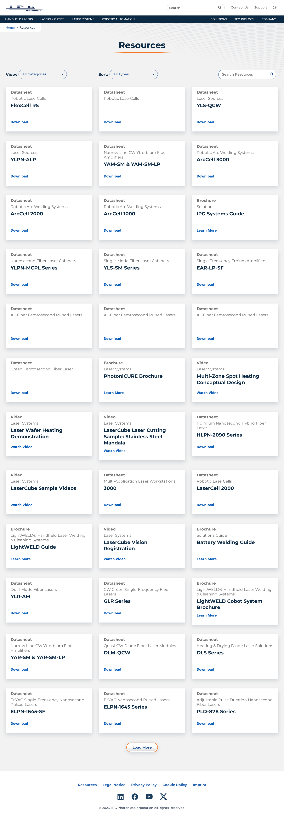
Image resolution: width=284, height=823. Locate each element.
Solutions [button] (219, 19)
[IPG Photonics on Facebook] (134, 796)
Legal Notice (114, 785)
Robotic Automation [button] (118, 19)
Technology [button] (244, 19)
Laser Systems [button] (83, 19)
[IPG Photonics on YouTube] (149, 796)
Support (260, 7)
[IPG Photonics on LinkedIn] (120, 796)
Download (19, 122)
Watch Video (208, 392)
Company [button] (269, 19)
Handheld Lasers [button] (19, 19)
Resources (87, 785)
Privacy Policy (144, 785)
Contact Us (239, 7)
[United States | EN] (277, 7)
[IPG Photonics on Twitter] (163, 796)
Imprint (199, 785)
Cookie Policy (174, 785)
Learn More (207, 230)
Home (10, 27)
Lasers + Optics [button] (52, 19)
